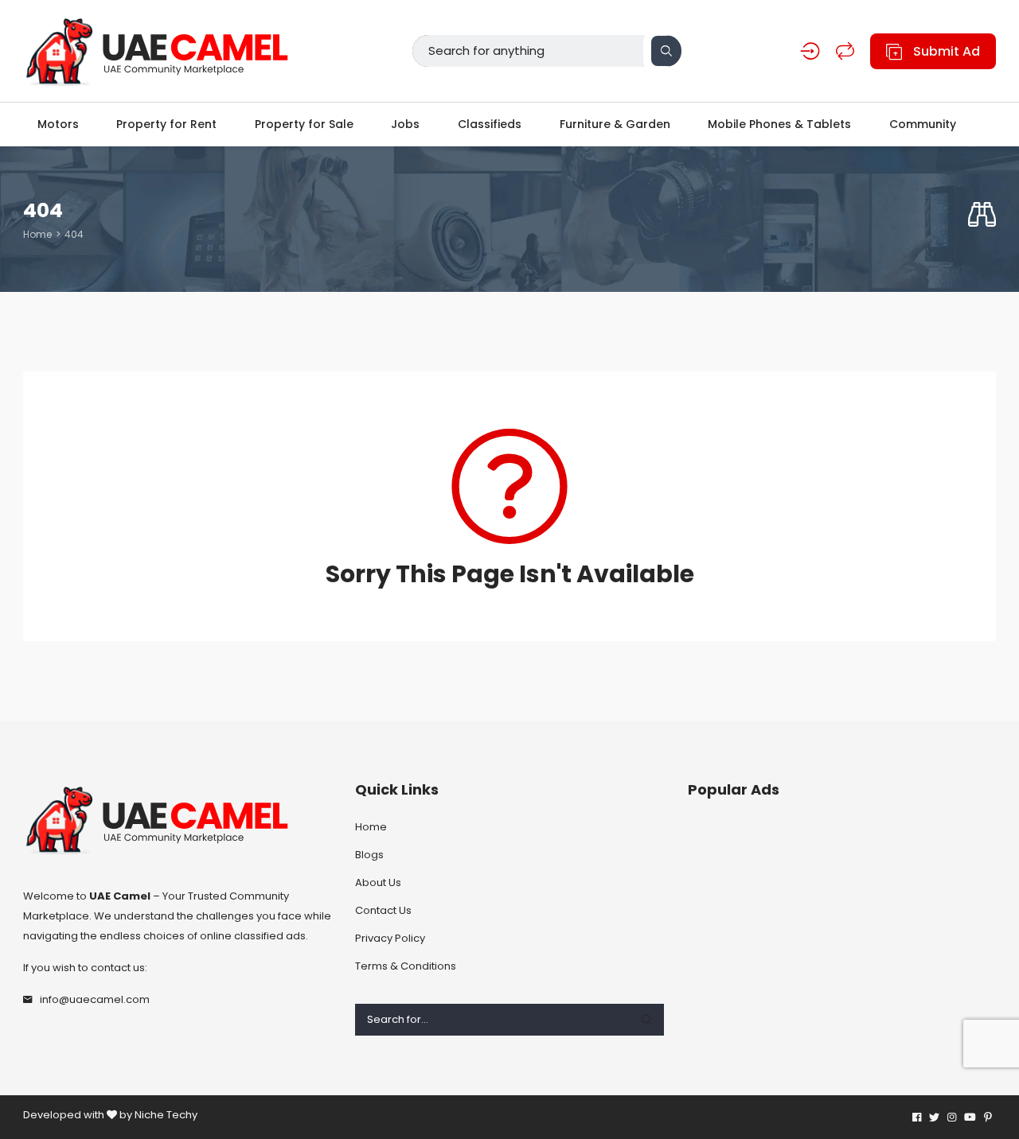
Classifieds (489, 124)
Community (922, 124)
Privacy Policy (390, 938)
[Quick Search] (982, 215)
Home (37, 234)
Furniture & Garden (615, 124)
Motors (58, 124)
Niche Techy (166, 1114)
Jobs (405, 124)
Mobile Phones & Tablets (779, 124)
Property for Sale (304, 124)
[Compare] (845, 51)
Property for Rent (166, 124)
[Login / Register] (810, 51)
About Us (378, 882)
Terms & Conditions (405, 966)
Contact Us (383, 910)
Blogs (369, 854)
